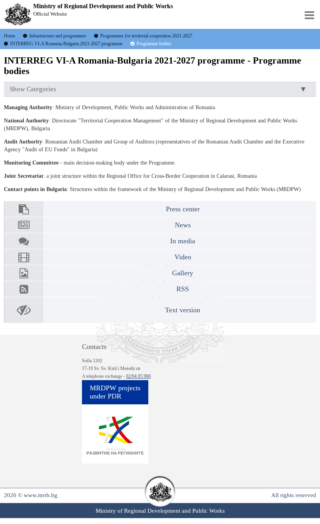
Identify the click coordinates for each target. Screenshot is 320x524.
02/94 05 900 (138, 376)
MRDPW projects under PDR (115, 392)
